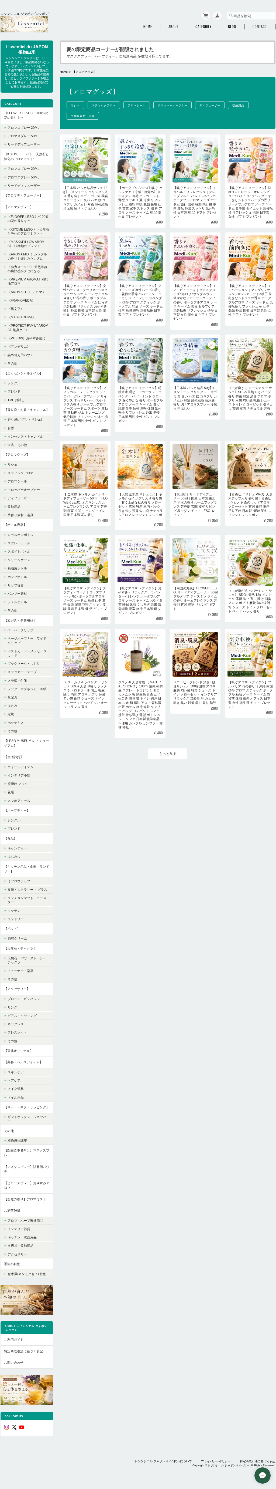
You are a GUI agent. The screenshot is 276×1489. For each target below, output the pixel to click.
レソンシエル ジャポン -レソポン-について (163, 1461)
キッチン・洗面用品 (22, 1237)
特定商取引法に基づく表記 (23, 1351)
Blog (232, 26)
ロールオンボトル (20, 534)
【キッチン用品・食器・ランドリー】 (26, 869)
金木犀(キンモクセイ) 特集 (27, 1274)
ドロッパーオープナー (172, 105)
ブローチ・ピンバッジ (24, 999)
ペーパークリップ (20, 630)
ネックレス (16, 1024)
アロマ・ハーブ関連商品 (25, 1220)
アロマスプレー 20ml (23, 127)
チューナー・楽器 (20, 971)
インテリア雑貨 (19, 1229)
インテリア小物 (19, 775)
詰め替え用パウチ (20, 355)
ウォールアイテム (20, 767)
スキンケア (16, 1072)
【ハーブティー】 (17, 810)
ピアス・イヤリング (22, 1015)
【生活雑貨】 (13, 757)
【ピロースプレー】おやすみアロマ (26, 1185)
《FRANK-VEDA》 (21, 300)
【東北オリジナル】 (18, 1050)
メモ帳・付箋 (17, 680)
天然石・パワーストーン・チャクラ (27, 960)
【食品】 (10, 838)
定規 (11, 714)
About (173, 26)
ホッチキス (16, 722)
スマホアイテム (19, 800)
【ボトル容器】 (15, 524)
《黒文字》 (16, 308)
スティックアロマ (104, 105)
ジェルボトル (17, 602)
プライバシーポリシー (216, 1461)
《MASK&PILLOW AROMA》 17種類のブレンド (26, 244)
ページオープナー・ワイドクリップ (27, 640)
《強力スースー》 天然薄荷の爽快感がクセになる (27, 269)
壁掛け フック (18, 783)
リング (12, 1007)
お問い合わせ (13, 1362)
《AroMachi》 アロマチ (26, 292)
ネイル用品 (16, 1097)
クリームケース (19, 560)
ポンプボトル (17, 577)
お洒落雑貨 (12, 1210)
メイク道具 (16, 1088)
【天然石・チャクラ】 (20, 948)
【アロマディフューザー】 (23, 195)
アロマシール (137, 105)
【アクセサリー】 (17, 989)
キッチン (14, 910)
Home (147, 26)
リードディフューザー (24, 144)
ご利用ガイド (13, 1339)
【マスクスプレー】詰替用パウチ (26, 1169)
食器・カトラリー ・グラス (27, 889)
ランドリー (16, 919)
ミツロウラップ (19, 881)
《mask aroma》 (22, 317)
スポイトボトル (19, 551)
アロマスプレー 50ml (23, 136)
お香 (11, 428)
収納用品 (238, 105)
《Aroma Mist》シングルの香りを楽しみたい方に (27, 256)
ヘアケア (14, 1080)
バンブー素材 (17, 593)
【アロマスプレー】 (18, 207)
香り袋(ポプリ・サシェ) (25, 419)
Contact (260, 26)
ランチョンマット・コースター (27, 900)
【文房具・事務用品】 (20, 620)
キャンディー (17, 848)
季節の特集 (12, 1264)
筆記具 (12, 697)
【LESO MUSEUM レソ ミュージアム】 (26, 743)
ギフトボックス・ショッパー (27, 1119)
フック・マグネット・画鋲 (27, 689)
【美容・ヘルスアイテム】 (23, 1062)
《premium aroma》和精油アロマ (28, 281)
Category (203, 26)
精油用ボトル (17, 568)
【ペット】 (12, 928)
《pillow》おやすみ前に (27, 338)
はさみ (12, 705)
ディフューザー (209, 105)
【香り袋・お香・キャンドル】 (26, 409)
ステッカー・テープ (22, 672)
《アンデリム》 (19, 346)
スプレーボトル (19, 543)
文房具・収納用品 (20, 1245)
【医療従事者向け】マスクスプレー (26, 1153)
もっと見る (168, 754)
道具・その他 (17, 445)
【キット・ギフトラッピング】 (26, 1107)
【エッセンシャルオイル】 (23, 373)
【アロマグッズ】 (17, 454)
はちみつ (14, 856)
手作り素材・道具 (83, 116)
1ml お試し (16, 400)
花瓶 (11, 792)
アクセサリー (17, 1254)
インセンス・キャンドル (25, 436)
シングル (14, 383)
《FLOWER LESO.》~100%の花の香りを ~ (26, 115)
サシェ (75, 105)
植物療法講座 (17, 1140)
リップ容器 (16, 585)
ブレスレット (17, 1032)
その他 (12, 363)
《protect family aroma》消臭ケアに (28, 327)
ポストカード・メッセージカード (27, 653)
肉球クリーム (17, 938)
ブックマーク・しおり (24, 663)
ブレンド (14, 391)
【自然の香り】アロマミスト (25, 1199)
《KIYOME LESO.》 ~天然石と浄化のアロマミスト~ (26, 156)
